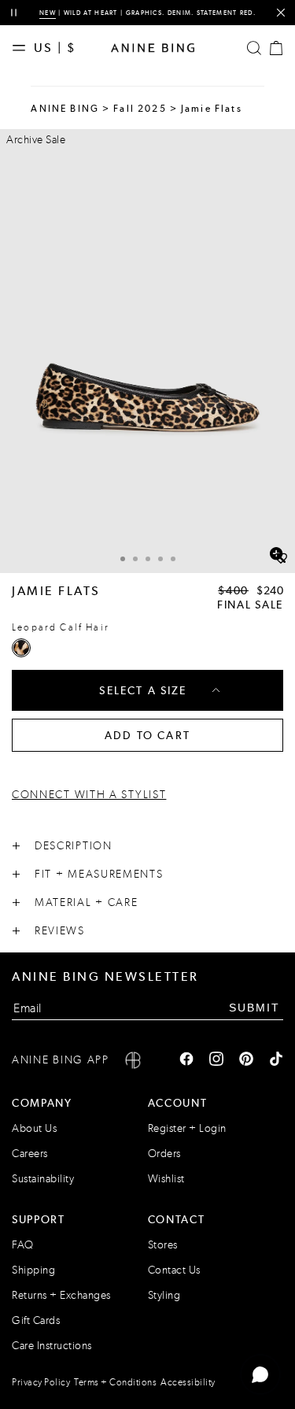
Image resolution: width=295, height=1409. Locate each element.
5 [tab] (173, 559)
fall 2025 (140, 108)
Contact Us (174, 1270)
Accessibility (188, 1382)
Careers (30, 1153)
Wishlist (166, 1178)
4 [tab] (160, 559)
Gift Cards (36, 1320)
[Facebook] (186, 1060)
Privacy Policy (41, 1382)
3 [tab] (148, 559)
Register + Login (187, 1128)
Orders (164, 1153)
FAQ (23, 1245)
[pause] (13, 13)
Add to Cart (147, 735)
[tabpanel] (147, 351)
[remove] (280, 13)
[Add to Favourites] (281, 559)
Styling (164, 1295)
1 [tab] (122, 559)
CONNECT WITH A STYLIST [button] (89, 794)
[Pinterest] (246, 1060)
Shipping (33, 1270)
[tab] (122, 557)
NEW (47, 13)
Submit (254, 1007)
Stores (163, 1245)
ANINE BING (65, 108)
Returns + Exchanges (61, 1295)
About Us (34, 1128)
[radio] (21, 647)
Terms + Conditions (115, 1382)
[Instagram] (216, 1060)
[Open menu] (23, 48)
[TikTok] (276, 1060)
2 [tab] (135, 559)
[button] (147, 351)
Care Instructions (52, 1345)
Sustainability (43, 1178)
